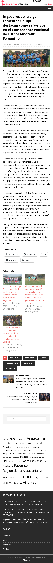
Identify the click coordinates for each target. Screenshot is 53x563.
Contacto (6, 535)
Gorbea (36, 450)
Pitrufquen (8, 466)
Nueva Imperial (14, 461)
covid (18, 447)
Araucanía (36, 438)
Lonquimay (7, 457)
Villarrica (10, 368)
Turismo (45, 477)
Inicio (5, 540)
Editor (40, 44)
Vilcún (19, 483)
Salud (41, 471)
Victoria (12, 483)
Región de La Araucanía (20, 471)
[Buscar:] (26, 418)
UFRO (5, 483)
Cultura (24, 447)
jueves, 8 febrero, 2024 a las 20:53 (19, 44)
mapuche (34, 457)
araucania (21, 439)
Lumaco (16, 457)
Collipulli (15, 358)
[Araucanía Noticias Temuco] (26, 4)
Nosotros (7, 544)
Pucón (18, 465)
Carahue (22, 444)
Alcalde (5, 439)
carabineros (10, 443)
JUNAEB (11, 454)
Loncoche (40, 454)
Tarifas (6, 549)
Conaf (12, 447)
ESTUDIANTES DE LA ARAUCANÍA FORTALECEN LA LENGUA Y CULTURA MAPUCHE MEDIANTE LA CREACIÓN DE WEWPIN (26, 512)
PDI (45, 461)
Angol (13, 438)
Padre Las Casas (32, 461)
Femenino (30, 358)
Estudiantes (17, 450)
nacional (28, 363)
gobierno (28, 450)
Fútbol (43, 358)
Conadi (6, 447)
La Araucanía (21, 453)
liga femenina (11, 363)
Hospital (43, 450)
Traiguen (37, 477)
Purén (26, 466)
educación (7, 450)
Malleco (24, 456)
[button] (49, 8)
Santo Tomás (9, 477)
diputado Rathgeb (35, 447)
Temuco (25, 476)
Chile (29, 443)
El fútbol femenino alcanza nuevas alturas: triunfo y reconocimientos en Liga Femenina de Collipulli (12, 334)
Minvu (41, 457)
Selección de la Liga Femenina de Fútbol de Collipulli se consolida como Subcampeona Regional (12, 293)
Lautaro (31, 453)
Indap (5, 453)
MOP (5, 461)
